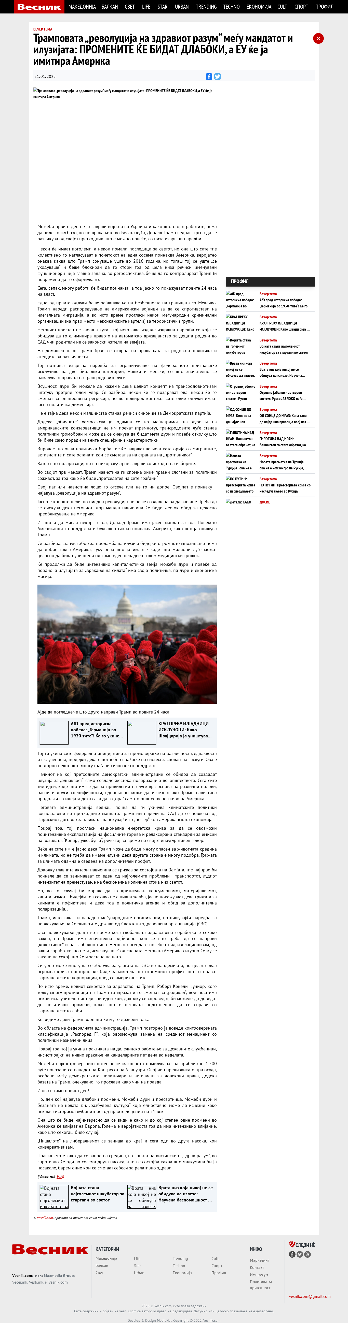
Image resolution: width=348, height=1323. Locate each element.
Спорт (301, 6)
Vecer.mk (19, 1282)
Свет (130, 6)
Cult (282, 6)
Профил (324, 6)
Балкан (110, 6)
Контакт (257, 1267)
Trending (206, 6)
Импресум (259, 1274)
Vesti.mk (36, 1282)
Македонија (82, 6)
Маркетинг (259, 1260)
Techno (231, 6)
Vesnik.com (22, 1275)
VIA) (60, 1176)
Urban (182, 6)
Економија (259, 6)
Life (146, 6)
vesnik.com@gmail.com (310, 1296)
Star (163, 6)
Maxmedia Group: (59, 1275)
